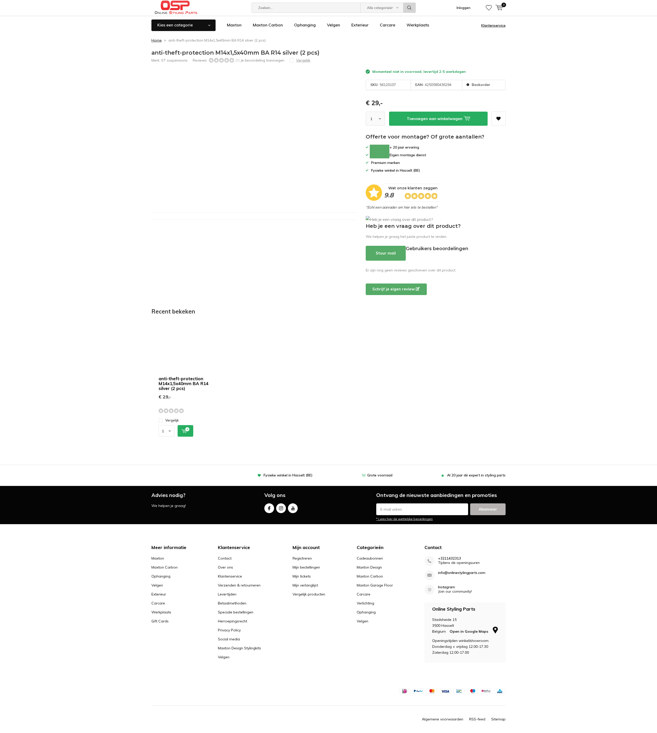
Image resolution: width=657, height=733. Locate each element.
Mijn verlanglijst (305, 585)
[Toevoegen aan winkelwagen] (185, 431)
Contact (224, 558)
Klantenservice (493, 25)
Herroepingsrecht (232, 621)
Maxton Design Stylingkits (239, 648)
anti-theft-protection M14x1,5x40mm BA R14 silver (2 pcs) (183, 383)
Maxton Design (369, 567)
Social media (229, 639)
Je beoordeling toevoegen (262, 60)
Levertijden (227, 594)
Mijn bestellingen (306, 567)
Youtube (293, 508)
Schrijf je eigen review (394, 289)
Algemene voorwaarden (442, 719)
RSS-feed (477, 719)
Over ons (225, 567)
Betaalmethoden (232, 603)
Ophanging (305, 24)
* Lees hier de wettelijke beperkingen (404, 519)
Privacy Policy (229, 630)
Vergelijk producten (309, 594)
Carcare (387, 24)
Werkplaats (418, 24)
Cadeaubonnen (370, 558)
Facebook (269, 508)
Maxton (234, 24)
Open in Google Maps (469, 631)
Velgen (333, 24)
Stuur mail (386, 253)
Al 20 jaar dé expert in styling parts (476, 475)
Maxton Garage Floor (375, 585)
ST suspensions (174, 60)
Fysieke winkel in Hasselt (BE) (288, 475)
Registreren (302, 558)
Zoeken (409, 8)
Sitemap (498, 719)
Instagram (281, 508)
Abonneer (488, 509)
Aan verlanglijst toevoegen (498, 119)
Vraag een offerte (380, 151)
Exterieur (360, 24)
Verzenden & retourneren (239, 585)
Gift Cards (160, 621)
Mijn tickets (302, 576)
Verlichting (365, 603)
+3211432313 (449, 558)
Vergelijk (172, 420)
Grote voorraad (379, 475)
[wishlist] (489, 7)
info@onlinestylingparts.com (461, 573)
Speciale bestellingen (235, 612)
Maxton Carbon (268, 24)
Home (156, 40)
